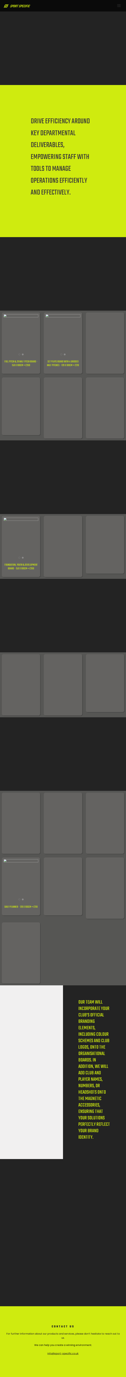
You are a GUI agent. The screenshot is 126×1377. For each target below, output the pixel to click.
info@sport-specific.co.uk (63, 1353)
